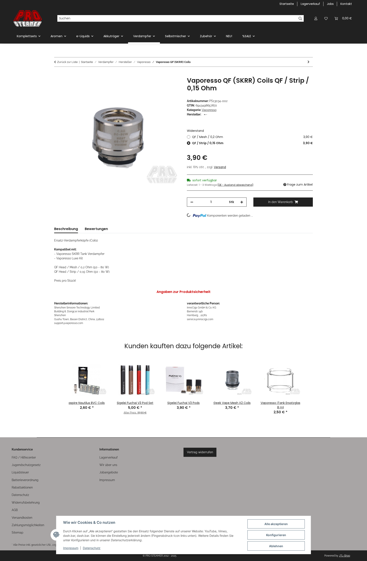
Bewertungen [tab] (96, 228)
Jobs (330, 4)
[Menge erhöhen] (241, 202)
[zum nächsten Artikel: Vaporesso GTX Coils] (308, 62)
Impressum (70, 548)
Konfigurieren (276, 535)
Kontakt (346, 4)
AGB (15, 510)
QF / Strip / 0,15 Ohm (252, 143)
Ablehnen (276, 546)
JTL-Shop (344, 555)
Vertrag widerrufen (200, 452)
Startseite (286, 4)
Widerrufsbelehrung (26, 502)
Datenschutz (91, 548)
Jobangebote (108, 472)
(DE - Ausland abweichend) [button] (235, 185)
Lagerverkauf (310, 4)
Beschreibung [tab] (66, 228)
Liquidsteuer (20, 472)
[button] (316, 18)
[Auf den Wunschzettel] (171, 84)
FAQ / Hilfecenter (24, 457)
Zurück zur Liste (67, 62)
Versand (220, 167)
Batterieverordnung (25, 480)
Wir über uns (108, 465)
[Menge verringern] (191, 202)
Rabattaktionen (22, 487)
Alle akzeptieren (276, 524)
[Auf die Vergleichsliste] (160, 84)
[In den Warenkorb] (57, 74)
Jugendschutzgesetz (26, 465)
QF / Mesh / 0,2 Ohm (252, 137)
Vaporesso (209, 110)
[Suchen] (300, 18)
